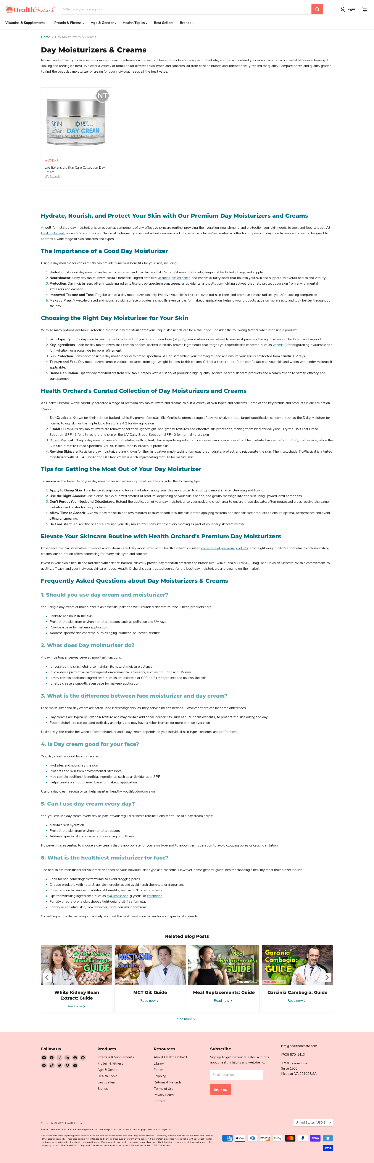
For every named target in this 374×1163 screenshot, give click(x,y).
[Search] (317, 9)
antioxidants (181, 278)
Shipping (160, 1076)
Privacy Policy (164, 1095)
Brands (186, 22)
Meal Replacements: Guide (224, 992)
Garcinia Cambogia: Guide (297, 992)
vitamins (164, 278)
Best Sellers (163, 22)
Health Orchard (52, 233)
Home (45, 37)
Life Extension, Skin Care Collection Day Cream (75, 170)
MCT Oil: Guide (150, 992)
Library (159, 1063)
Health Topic (107, 1076)
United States (311, 1123)
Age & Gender (102, 22)
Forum (158, 1070)
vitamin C (280, 345)
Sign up (220, 1089)
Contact (160, 1101)
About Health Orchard (170, 1057)
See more (185, 1019)
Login (351, 9)
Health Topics (134, 22)
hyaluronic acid (117, 896)
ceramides (154, 896)
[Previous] (47, 977)
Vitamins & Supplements (25, 22)
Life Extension (53, 177)
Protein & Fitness (68, 22)
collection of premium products (224, 548)
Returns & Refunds (167, 1082)
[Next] (326, 977)
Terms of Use (164, 1088)
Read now (75, 1006)
